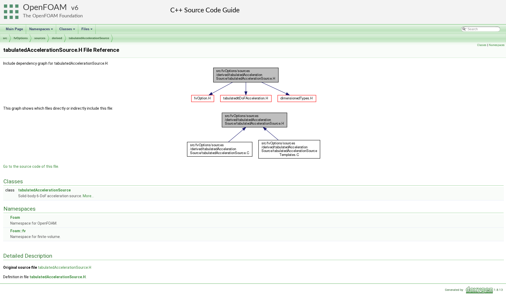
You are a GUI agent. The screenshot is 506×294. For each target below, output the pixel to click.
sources (39, 38)
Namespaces (41, 30)
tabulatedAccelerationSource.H (64, 267)
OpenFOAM (45, 7)
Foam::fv (18, 231)
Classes (67, 30)
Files (87, 30)
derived (57, 38)
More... (88, 196)
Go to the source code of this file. (31, 166)
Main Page (14, 29)
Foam (15, 217)
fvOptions (21, 38)
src (5, 38)
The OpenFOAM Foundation (53, 15)
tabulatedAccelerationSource (89, 38)
